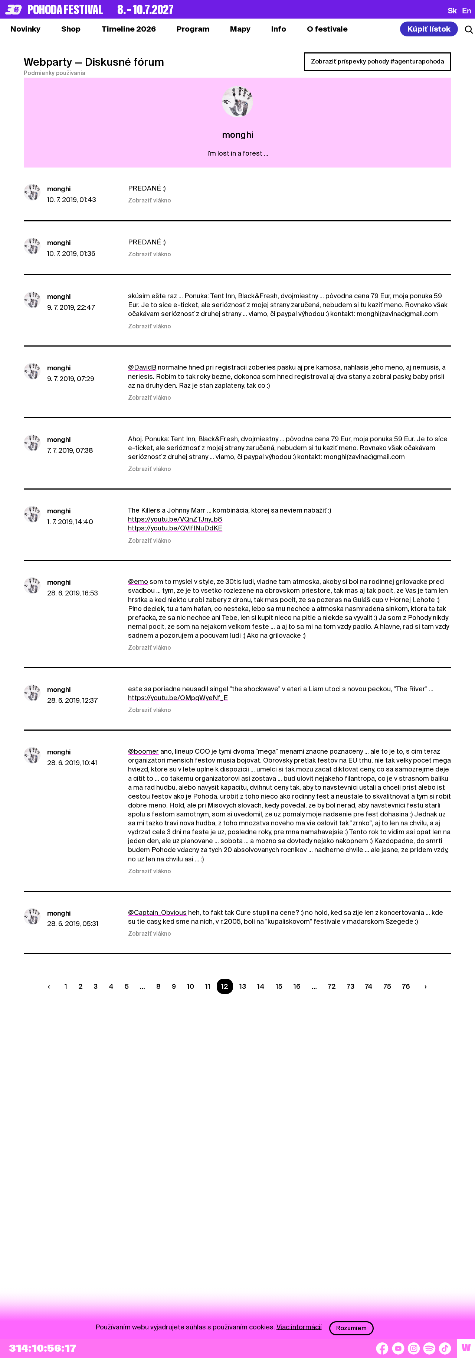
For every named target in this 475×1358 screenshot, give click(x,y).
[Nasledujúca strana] (424, 986)
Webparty (48, 62)
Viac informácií (299, 1327)
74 (369, 986)
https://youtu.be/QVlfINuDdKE (175, 528)
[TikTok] (445, 1348)
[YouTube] (398, 1348)
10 (190, 986)
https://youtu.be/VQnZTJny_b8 (175, 519)
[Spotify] (429, 1348)
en (466, 10)
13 (242, 986)
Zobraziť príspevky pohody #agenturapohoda (377, 61)
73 (350, 986)
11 (207, 986)
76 (406, 986)
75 (387, 986)
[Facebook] (382, 1348)
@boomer (143, 751)
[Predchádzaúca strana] (50, 986)
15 (279, 986)
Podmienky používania (54, 73)
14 (261, 986)
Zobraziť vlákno (149, 200)
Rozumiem (351, 1328)
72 (332, 986)
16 (297, 986)
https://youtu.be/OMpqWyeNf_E (178, 698)
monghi (59, 189)
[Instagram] (413, 1348)
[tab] (71, 29)
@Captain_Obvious (157, 912)
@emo (138, 581)
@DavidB (142, 367)
